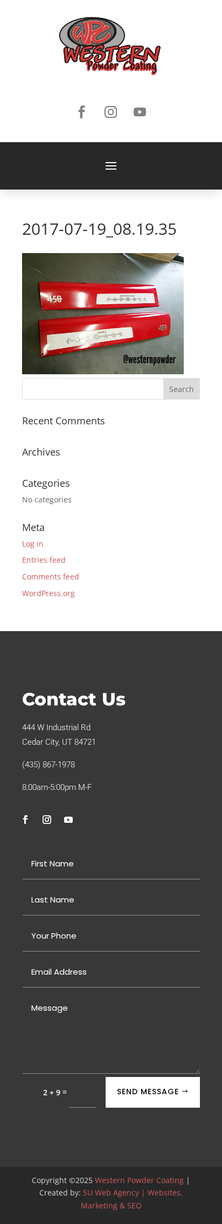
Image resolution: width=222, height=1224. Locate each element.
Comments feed (50, 576)
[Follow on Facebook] (82, 112)
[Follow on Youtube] (140, 112)
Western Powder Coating (139, 1180)
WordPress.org (48, 593)
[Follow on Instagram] (111, 112)
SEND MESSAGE (148, 1091)
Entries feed (44, 560)
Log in (33, 543)
